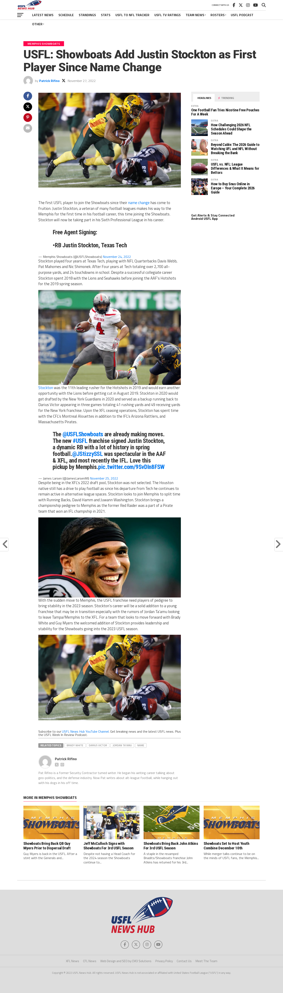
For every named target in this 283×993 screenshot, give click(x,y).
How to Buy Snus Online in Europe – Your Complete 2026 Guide (233, 188)
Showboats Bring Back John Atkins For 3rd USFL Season (171, 845)
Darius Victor (98, 745)
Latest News (42, 14)
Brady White (75, 745)
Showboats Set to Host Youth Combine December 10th (226, 845)
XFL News (72, 961)
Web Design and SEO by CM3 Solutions (125, 961)
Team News (195, 14)
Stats (105, 14)
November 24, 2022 (117, 256)
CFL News (89, 961)
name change (139, 203)
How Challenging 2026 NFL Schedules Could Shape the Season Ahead (231, 129)
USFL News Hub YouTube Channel (85, 731)
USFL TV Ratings (167, 14)
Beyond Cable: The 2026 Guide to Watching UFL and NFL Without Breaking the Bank (235, 148)
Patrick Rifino (49, 80)
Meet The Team (206, 961)
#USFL (80, 440)
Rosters (217, 14)
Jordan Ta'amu (122, 745)
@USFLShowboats (83, 434)
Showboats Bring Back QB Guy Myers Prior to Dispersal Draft (46, 845)
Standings (87, 14)
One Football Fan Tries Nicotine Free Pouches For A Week (225, 112)
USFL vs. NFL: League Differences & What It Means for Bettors (235, 168)
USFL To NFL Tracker (132, 14)
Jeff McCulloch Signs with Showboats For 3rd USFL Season (108, 845)
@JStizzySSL (87, 453)
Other (37, 24)
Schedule (66, 14)
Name (140, 745)
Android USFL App (204, 218)
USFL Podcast (242, 14)
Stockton (45, 388)
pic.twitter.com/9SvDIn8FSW (131, 466)
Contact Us (184, 961)
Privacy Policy (164, 961)
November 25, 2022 (104, 478)
